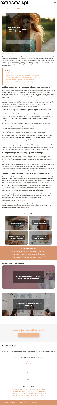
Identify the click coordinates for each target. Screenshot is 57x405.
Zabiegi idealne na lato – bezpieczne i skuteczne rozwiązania (23, 73)
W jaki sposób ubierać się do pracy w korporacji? (28, 304)
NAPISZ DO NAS (28, 335)
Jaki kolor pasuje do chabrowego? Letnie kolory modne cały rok (28, 394)
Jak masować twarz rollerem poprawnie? (40, 237)
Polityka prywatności (10, 403)
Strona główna (3, 8)
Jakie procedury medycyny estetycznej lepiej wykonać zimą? (23, 75)
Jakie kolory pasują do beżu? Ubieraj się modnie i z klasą (28, 389)
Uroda (9, 8)
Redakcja (28, 361)
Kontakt (28, 364)
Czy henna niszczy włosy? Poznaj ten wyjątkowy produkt (40, 222)
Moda (28, 377)
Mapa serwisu (23, 403)
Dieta (28, 373)
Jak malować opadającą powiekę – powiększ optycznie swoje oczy (16, 222)
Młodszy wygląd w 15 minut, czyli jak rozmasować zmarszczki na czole (16, 237)
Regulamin (34, 403)
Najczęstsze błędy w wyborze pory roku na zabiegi (20, 80)
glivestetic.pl (23, 201)
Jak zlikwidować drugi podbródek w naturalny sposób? (28, 391)
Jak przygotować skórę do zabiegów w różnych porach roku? (23, 82)
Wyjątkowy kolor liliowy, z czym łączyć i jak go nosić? (28, 396)
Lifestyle (28, 375)
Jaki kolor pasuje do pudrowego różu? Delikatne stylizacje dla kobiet (28, 277)
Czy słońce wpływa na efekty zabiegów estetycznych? (21, 77)
